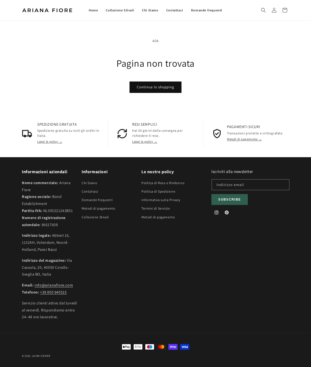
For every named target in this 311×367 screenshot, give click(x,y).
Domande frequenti (97, 200)
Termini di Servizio (155, 208)
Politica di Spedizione (158, 191)
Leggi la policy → (49, 141)
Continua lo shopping (155, 87)
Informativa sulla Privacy (160, 200)
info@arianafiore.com (54, 285)
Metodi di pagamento (98, 208)
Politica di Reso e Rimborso (162, 182)
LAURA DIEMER (41, 356)
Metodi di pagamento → (244, 139)
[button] (263, 10)
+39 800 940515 (53, 291)
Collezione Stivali (95, 217)
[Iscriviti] (229, 199)
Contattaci (90, 191)
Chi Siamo (89, 182)
